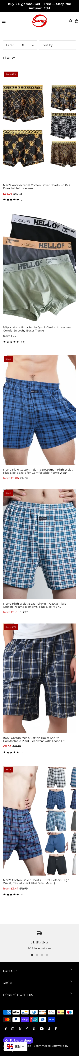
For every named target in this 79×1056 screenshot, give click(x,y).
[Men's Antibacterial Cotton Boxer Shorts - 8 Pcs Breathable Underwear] (39, 126)
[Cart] (76, 21)
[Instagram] (12, 1029)
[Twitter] (20, 1029)
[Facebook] (6, 1029)
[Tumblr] (34, 1029)
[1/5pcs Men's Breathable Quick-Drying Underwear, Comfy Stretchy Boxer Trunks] (39, 268)
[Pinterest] (27, 1029)
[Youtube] (42, 1029)
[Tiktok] (49, 1029)
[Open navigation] (15, 21)
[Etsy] (56, 1029)
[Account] (70, 21)
